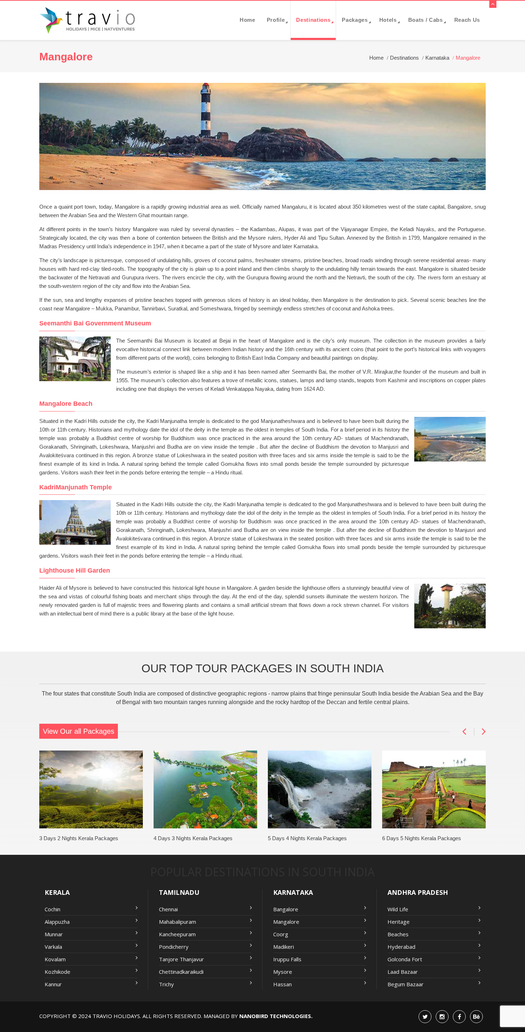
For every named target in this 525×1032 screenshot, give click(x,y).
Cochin (52, 909)
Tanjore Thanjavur (181, 959)
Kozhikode (57, 971)
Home (247, 20)
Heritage (399, 921)
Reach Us (467, 20)
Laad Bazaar (403, 971)
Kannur (53, 984)
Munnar (54, 934)
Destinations (313, 20)
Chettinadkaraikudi (181, 971)
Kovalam (55, 959)
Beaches (398, 934)
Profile (276, 20)
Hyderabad (401, 946)
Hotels (388, 20)
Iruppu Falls (287, 959)
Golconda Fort (405, 959)
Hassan (282, 984)
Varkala (53, 946)
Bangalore (285, 909)
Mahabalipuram (177, 921)
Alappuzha (57, 921)
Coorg (280, 934)
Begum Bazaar (406, 984)
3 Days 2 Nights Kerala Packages (78, 838)
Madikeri (283, 946)
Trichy (166, 984)
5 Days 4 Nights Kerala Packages (307, 838)
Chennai (168, 909)
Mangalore (286, 921)
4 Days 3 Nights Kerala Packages (193, 838)
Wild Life (398, 909)
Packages (355, 20)
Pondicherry (174, 946)
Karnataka (437, 58)
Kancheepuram (177, 934)
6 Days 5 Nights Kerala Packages (421, 838)
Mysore (282, 971)
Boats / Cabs (425, 20)
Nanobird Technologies (275, 1015)
